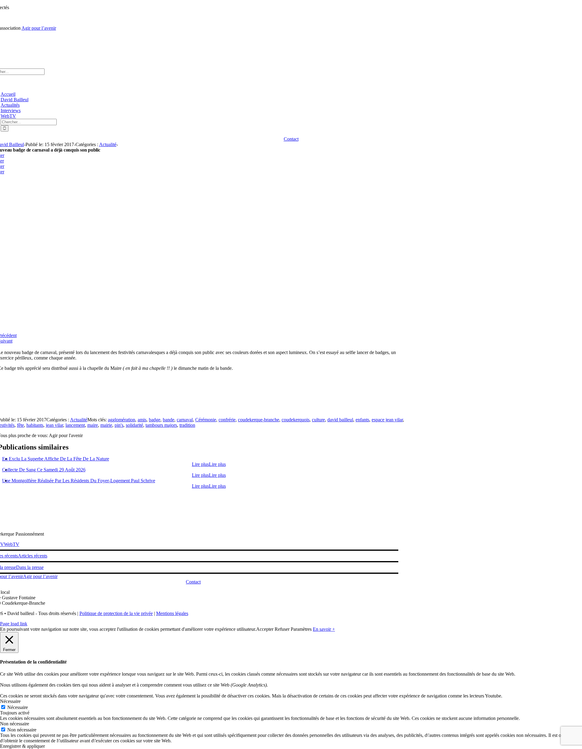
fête (20, 425)
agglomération (121, 419)
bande (168, 419)
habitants (34, 425)
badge (154, 419)
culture (318, 419)
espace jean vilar (387, 419)
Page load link (13, 623)
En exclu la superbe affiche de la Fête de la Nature (55, 458)
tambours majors (161, 425)
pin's (119, 425)
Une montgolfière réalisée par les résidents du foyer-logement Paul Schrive (78, 480)
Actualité (107, 144)
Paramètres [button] (301, 629)
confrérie (227, 419)
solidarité (134, 425)
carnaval (185, 419)
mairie (106, 425)
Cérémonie (205, 419)
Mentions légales (172, 613)
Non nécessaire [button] (14, 723)
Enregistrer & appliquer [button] (22, 746)
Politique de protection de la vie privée (116, 613)
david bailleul (340, 419)
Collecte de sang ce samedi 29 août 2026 (43, 469)
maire (92, 425)
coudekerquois (295, 419)
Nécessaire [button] (10, 701)
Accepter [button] (264, 629)
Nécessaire (17, 707)
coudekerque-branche (258, 419)
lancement (75, 425)
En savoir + (324, 629)
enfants (362, 419)
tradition (187, 425)
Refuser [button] (282, 629)
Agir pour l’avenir (39, 28)
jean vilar (54, 425)
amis (142, 419)
